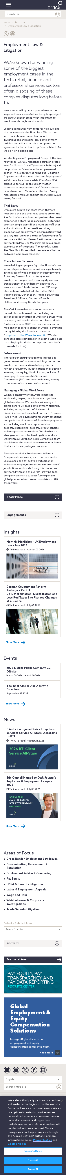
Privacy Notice (42, 1140)
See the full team (17, 959)
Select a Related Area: (18, 923)
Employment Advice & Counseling (28, 873)
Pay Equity (13, 879)
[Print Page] (12, 35)
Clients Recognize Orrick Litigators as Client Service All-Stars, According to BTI (31, 733)
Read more (46, 1052)
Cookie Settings (33, 1151)
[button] (6, 35)
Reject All (33, 1160)
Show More (15, 497)
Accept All (33, 1169)
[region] (33, 1135)
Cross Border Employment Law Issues (32, 859)
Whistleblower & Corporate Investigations (25, 902)
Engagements (16, 515)
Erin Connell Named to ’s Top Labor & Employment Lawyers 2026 (31, 781)
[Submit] (57, 14)
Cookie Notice (17, 1144)
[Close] (62, 1101)
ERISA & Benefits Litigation (24, 884)
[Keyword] (59, 1087)
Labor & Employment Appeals (26, 889)
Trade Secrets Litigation (23, 909)
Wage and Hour (16, 895)
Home (7, 22)
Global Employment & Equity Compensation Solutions (30, 1019)
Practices (20, 22)
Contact (13, 943)
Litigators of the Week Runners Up (25, 335)
